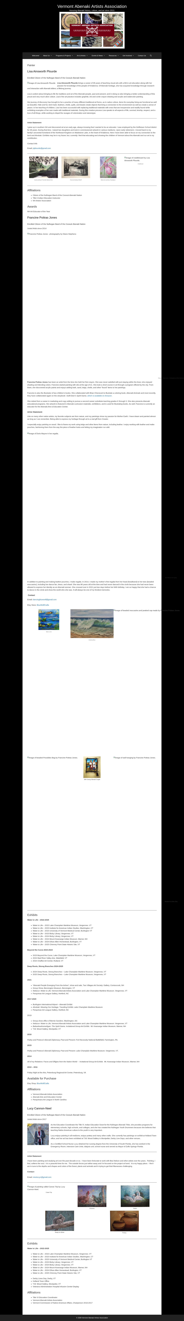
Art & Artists (81, 56)
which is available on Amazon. (99, 396)
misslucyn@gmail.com (42, 1177)
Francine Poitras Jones (42, 217)
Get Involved (127, 56)
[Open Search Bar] (151, 55)
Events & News (97, 56)
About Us (46, 56)
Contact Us (142, 56)
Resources (113, 56)
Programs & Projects (63, 56)
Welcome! (35, 56)
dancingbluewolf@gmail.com (45, 600)
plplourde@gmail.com (42, 148)
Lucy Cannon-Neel (39, 1108)
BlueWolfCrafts (43, 605)
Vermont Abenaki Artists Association (92, 6)
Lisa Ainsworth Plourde (42, 71)
